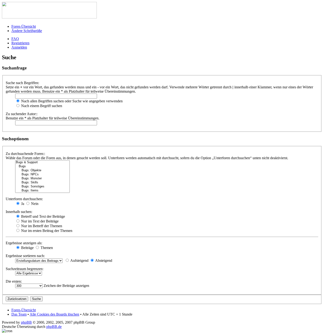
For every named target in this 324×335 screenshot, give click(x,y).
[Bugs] (42, 166)
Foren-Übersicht (23, 26)
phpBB (26, 322)
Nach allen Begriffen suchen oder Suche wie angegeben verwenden (71, 101)
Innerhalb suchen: (19, 212)
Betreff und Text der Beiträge (42, 216)
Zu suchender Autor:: (21, 114)
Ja (22, 204)
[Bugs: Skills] (42, 183)
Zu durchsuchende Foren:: (25, 154)
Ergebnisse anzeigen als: (24, 243)
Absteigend (103, 260)
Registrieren (20, 43)
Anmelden (19, 47)
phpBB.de (54, 327)
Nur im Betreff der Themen (41, 226)
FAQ (15, 39)
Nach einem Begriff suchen (41, 106)
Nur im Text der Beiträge (39, 221)
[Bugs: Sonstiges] (42, 187)
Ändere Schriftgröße (26, 31)
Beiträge (27, 248)
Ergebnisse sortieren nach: (25, 256)
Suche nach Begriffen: (22, 83)
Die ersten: (14, 281)
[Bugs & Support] (42, 162)
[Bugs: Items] (42, 191)
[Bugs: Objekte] (42, 170)
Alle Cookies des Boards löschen (54, 314)
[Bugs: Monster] (42, 179)
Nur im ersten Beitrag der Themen (46, 231)
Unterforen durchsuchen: (24, 199)
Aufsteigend (78, 260)
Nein (34, 204)
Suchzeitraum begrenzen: (24, 269)
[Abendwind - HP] (49, 17)
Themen (46, 248)
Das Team (19, 314)
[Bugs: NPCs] (42, 174)
